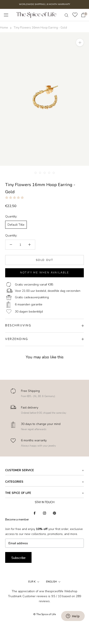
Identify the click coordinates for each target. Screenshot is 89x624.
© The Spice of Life (44, 614)
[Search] (66, 15)
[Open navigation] (6, 15)
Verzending (16, 339)
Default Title (16, 225)
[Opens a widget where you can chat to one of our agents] (73, 616)
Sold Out (44, 260)
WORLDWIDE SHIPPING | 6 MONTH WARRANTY (44, 4)
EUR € (32, 581)
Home (4, 28)
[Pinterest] (54, 512)
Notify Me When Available (44, 272)
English (51, 581)
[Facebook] (34, 512)
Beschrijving (18, 325)
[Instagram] (44, 512)
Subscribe (18, 558)
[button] (15, 198)
